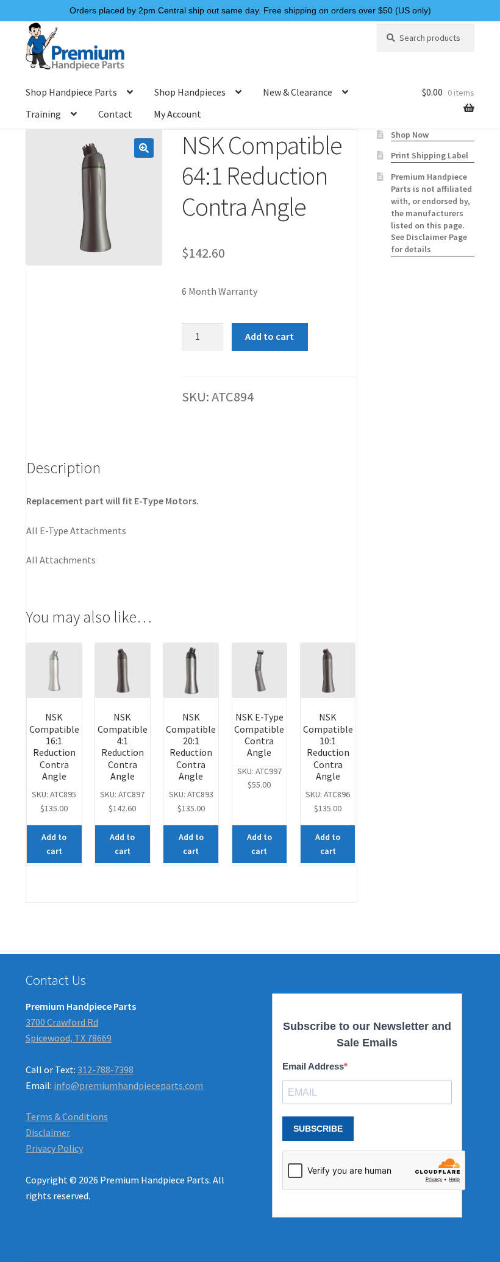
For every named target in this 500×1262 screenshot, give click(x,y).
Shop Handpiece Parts (71, 92)
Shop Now (410, 134)
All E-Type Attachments (76, 530)
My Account (177, 114)
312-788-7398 (105, 1069)
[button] (144, 148)
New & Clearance (297, 92)
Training (43, 114)
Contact (115, 114)
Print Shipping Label (429, 155)
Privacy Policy (54, 1148)
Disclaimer (48, 1132)
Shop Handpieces (190, 92)
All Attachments (61, 560)
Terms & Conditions (67, 1116)
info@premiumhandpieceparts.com (128, 1085)
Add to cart (269, 336)
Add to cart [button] (53, 843)
